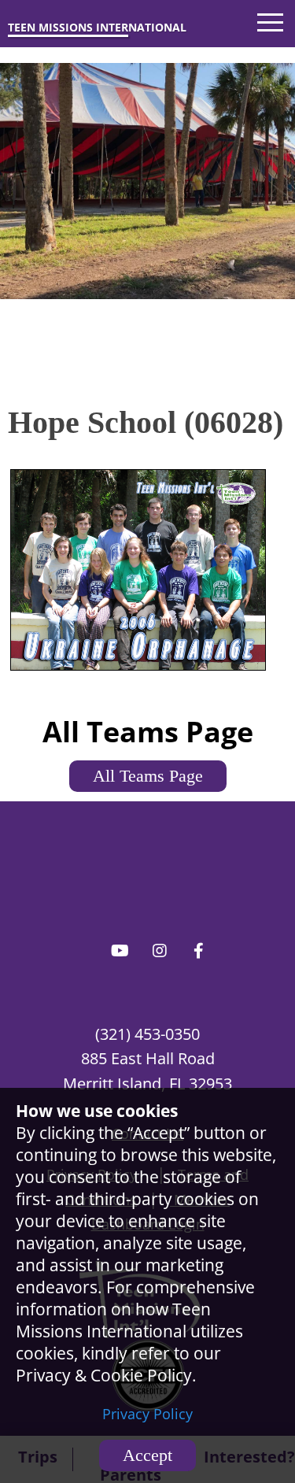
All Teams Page (148, 776)
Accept (147, 1455)
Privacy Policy (147, 1413)
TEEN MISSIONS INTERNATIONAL (97, 27)
